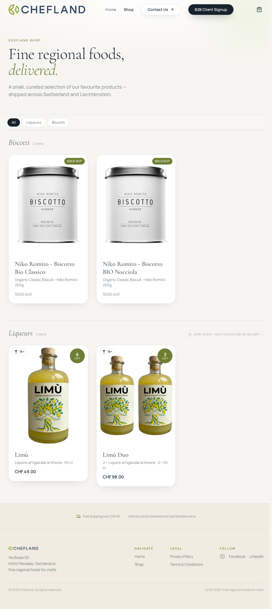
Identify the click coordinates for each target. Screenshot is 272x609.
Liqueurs (33, 122)
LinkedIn (257, 556)
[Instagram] (222, 556)
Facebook (237, 556)
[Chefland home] (46, 9)
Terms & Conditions (186, 564)
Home (110, 9)
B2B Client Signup (211, 9)
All (14, 122)
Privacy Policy (181, 556)
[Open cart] (259, 9)
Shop (129, 9)
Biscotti (58, 122)
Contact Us (158, 9)
